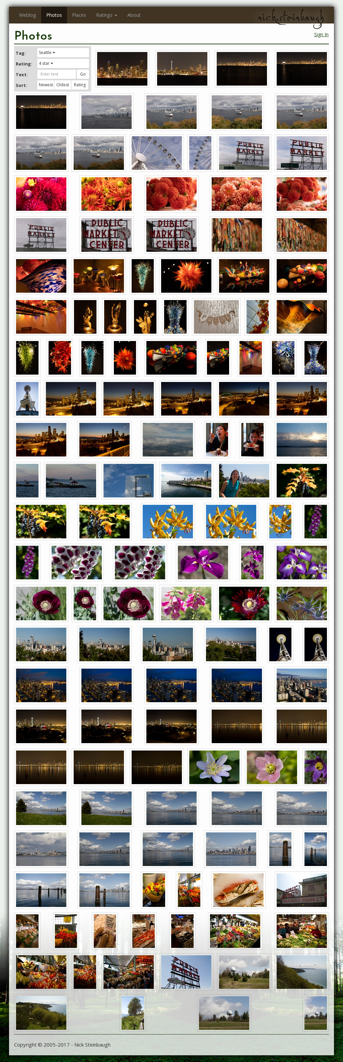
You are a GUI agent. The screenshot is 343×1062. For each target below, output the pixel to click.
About (134, 15)
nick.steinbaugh (291, 17)
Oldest (62, 85)
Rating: (24, 64)
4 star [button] (44, 63)
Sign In (321, 34)
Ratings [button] (104, 15)
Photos (54, 15)
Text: (22, 74)
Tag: (21, 53)
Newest (46, 85)
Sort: (21, 85)
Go (83, 74)
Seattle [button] (45, 52)
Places (79, 15)
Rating (80, 85)
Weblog (27, 15)
